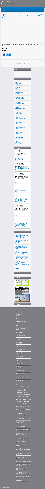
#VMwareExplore (19, 157)
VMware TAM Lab (18, 126)
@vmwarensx (22, 224)
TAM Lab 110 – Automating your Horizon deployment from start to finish (22, 436)
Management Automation (21, 321)
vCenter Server (18, 106)
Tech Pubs (17, 99)
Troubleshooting (18, 101)
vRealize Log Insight (19, 136)
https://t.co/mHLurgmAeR (20, 190)
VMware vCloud (18, 128)
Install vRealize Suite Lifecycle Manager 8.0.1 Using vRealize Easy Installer (23, 473)
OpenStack (17, 93)
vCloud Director (18, 109)
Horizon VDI (17, 87)
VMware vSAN (18, 131)
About (3, 10)
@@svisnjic (21, 151)
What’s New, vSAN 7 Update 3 (20, 253)
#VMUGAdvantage (23, 199)
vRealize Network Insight (19, 137)
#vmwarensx (17, 211)
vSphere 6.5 (28, 406)
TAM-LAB (19, 394)
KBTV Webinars (18, 89)
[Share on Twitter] (7, 55)
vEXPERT (29, 398)
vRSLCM (20, 404)
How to (16, 88)
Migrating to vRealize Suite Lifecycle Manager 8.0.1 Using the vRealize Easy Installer (23, 479)
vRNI (29, 401)
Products (15, 8)
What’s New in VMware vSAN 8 (21, 245)
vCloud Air (17, 107)
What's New (17, 142)
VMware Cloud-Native (19, 116)
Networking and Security (19, 92)
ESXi (18, 388)
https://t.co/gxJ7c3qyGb (20, 214)
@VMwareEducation (19, 225)
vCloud (26, 396)
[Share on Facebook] (4, 55)
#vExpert (17, 189)
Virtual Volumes (18, 112)
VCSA (24, 398)
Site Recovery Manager (19, 97)
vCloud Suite (17, 111)
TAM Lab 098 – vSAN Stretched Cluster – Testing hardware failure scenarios (23, 444)
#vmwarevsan (18, 180)
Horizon (22, 388)
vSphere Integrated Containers (20, 141)
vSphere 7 (24, 408)
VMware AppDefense (19, 113)
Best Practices (18, 83)
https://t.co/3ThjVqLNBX (20, 201)
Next (41, 14)
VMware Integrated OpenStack (20, 118)
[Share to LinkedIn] (9, 55)
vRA (23, 401)
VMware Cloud (8, 8)
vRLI (26, 401)
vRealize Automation (19, 134)
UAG (28, 394)
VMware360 (5, 2)
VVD (16, 410)
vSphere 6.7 (18, 408)
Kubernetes (26, 388)
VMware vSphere (18, 132)
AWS (16, 82)
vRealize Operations (19, 138)
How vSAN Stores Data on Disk (21, 252)
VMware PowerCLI (18, 124)
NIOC (22, 390)
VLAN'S (23, 399)
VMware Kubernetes (19, 121)
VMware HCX (17, 117)
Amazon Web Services (19, 81)
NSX (24, 390)
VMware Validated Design (20, 127)
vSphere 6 (21, 406)
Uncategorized (18, 102)
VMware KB (17, 119)
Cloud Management (18, 84)
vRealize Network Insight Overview (23, 476)
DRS (28, 386)
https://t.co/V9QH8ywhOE (20, 181)
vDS (26, 398)
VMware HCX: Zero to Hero (21, 441)
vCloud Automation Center (20, 108)
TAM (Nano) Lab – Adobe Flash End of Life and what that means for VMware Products (22, 262)
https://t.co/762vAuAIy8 (20, 159)
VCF (23, 396)
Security (16, 96)
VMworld (17, 133)
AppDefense (17, 386)
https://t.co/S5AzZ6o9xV (22, 223)
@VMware (17, 224)
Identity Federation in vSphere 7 (22, 481)
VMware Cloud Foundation (20, 114)
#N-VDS (22, 211)
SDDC (16, 94)
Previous (4, 14)
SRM (27, 392)
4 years (16, 202)
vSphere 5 (17, 406)
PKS (22, 392)
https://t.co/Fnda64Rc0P (20, 226)
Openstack (19, 392)
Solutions (22, 8)
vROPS (17, 404)
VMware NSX (17, 123)
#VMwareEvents (18, 158)
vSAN (24, 404)
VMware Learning (18, 122)
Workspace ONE (18, 143)
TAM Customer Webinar (19, 98)
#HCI (22, 180)
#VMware (21, 156)
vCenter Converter (18, 104)
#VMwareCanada (19, 168)
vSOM (28, 404)
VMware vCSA (18, 129)
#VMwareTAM (26, 168)
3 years (16, 160)
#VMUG (27, 187)
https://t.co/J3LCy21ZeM (20, 169)
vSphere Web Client (28, 409)
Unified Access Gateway (19, 103)
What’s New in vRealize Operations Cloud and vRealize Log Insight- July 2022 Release (22, 247)
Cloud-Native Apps (18, 86)
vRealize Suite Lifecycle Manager (22, 376)
